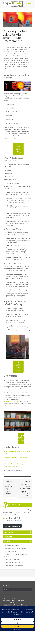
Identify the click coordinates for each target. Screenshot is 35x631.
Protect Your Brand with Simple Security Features (9, 489)
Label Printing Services (12, 562)
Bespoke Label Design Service (15, 548)
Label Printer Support (12, 559)
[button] (18, 149)
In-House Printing (11, 551)
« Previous (8, 481)
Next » (27, 481)
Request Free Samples (12, 526)
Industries (8, 532)
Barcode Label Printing (12, 546)
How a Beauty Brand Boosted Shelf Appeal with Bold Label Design (25, 490)
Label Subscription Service (14, 565)
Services (7, 541)
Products (8, 537)
